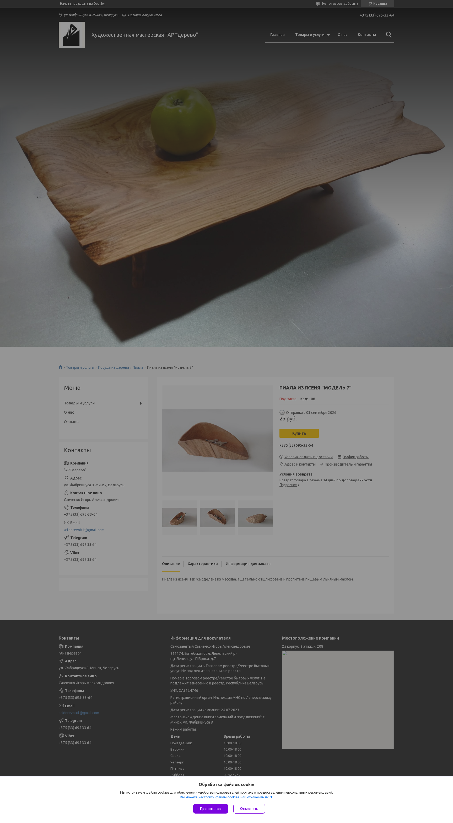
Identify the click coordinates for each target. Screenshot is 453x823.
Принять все (210, 809)
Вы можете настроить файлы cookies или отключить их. (225, 797)
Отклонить (249, 809)
